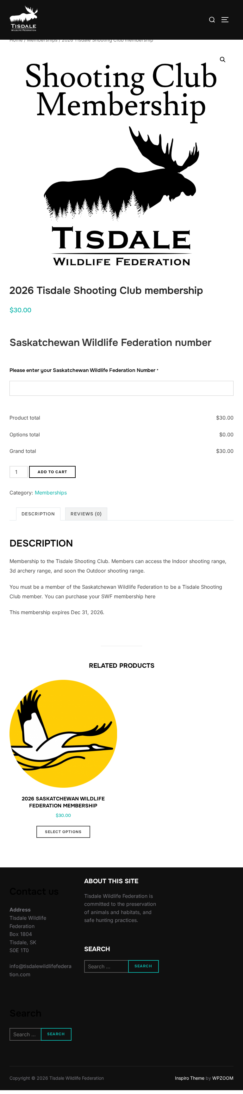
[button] (222, 59)
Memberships (42, 40)
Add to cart (52, 471)
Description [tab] (38, 514)
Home (16, 40)
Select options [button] (63, 831)
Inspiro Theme (189, 1078)
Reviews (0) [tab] (86, 514)
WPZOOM (223, 1078)
